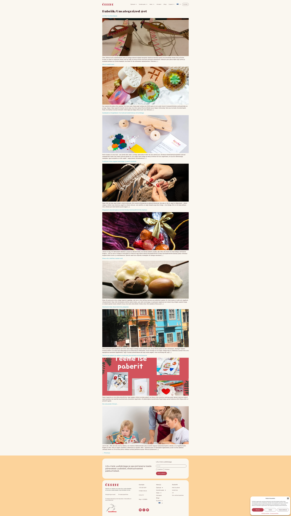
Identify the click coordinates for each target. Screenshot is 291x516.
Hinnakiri (159, 4)
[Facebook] (140, 509)
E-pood (171, 4)
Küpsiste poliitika (265, 513)
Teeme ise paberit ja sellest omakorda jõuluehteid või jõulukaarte (124, 355)
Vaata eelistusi (283, 510)
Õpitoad (132, 4)
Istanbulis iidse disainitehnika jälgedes (115, 307)
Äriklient (167, 469)
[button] (288, 498)
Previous (106, 453)
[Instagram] (143, 509)
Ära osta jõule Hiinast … (110, 404)
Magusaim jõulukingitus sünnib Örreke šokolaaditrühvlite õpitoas (124, 210)
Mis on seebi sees (108, 64)
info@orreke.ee (143, 490)
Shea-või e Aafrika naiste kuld (112, 258)
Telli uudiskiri (161, 473)
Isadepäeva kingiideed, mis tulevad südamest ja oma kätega (123, 113)
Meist (151, 4)
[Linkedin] (147, 509)
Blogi (165, 4)
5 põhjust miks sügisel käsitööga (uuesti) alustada (119, 161)
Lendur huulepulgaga (109, 16)
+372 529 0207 (142, 487)
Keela (270, 510)
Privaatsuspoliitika (274, 513)
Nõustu (258, 510)
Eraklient (160, 469)
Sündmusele (142, 4)
